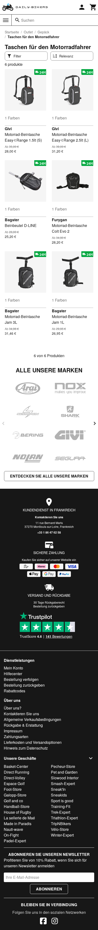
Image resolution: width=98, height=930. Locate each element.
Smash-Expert (63, 783)
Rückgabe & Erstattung (23, 725)
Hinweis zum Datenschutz (26, 748)
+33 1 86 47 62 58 (49, 532)
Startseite (12, 32)
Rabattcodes (14, 691)
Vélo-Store (60, 829)
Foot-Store (13, 789)
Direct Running (16, 772)
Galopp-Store (15, 795)
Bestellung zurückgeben (49, 606)
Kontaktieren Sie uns (49, 517)
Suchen (27, 20)
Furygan (59, 219)
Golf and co (13, 800)
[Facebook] (43, 921)
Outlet (28, 32)
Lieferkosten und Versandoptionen (33, 742)
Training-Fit (60, 806)
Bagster (12, 219)
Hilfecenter (13, 673)
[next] (94, 423)
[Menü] (5, 20)
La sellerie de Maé (19, 818)
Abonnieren (49, 889)
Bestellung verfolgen (21, 679)
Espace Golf (14, 783)
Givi (8, 128)
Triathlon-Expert (64, 818)
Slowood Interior (64, 778)
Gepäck (43, 32)
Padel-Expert (15, 840)
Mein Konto (13, 668)
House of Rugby (17, 812)
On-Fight (11, 835)
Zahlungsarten (16, 736)
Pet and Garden (64, 772)
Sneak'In (58, 789)
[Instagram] (55, 921)
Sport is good (62, 800)
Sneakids (59, 795)
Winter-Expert (62, 835)
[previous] (3, 423)
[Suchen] (17, 20)
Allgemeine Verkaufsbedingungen (32, 719)
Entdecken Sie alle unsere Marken (49, 476)
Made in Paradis (17, 823)
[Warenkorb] (93, 7)
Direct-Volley (14, 778)
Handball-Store (16, 806)
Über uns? (12, 708)
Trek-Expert (60, 812)
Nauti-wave (13, 829)
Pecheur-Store (63, 766)
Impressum (13, 731)
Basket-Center (16, 766)
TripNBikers (61, 823)
